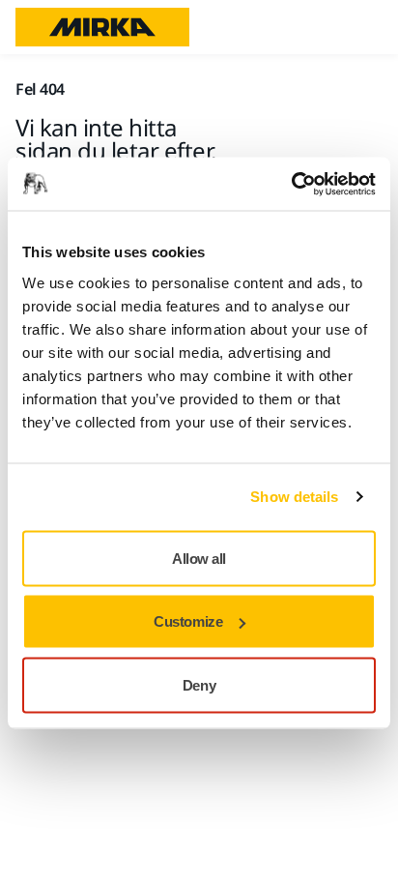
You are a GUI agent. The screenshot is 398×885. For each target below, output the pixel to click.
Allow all (199, 557)
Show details (294, 496)
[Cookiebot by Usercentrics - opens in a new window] (291, 183)
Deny (199, 684)
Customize (188, 621)
